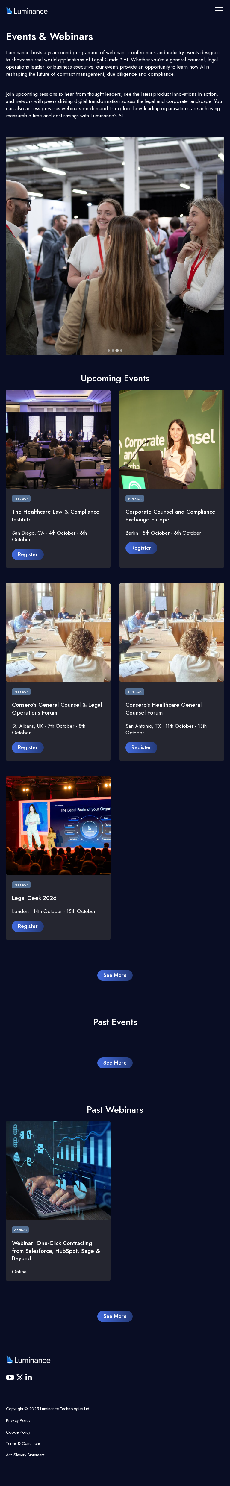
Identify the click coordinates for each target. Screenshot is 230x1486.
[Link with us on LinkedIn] (28, 1377)
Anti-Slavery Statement (25, 1455)
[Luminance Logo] (27, 10)
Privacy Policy (18, 1420)
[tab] (109, 350)
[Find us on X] (20, 1377)
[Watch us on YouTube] (11, 1377)
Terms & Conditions (23, 1443)
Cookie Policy (18, 1432)
